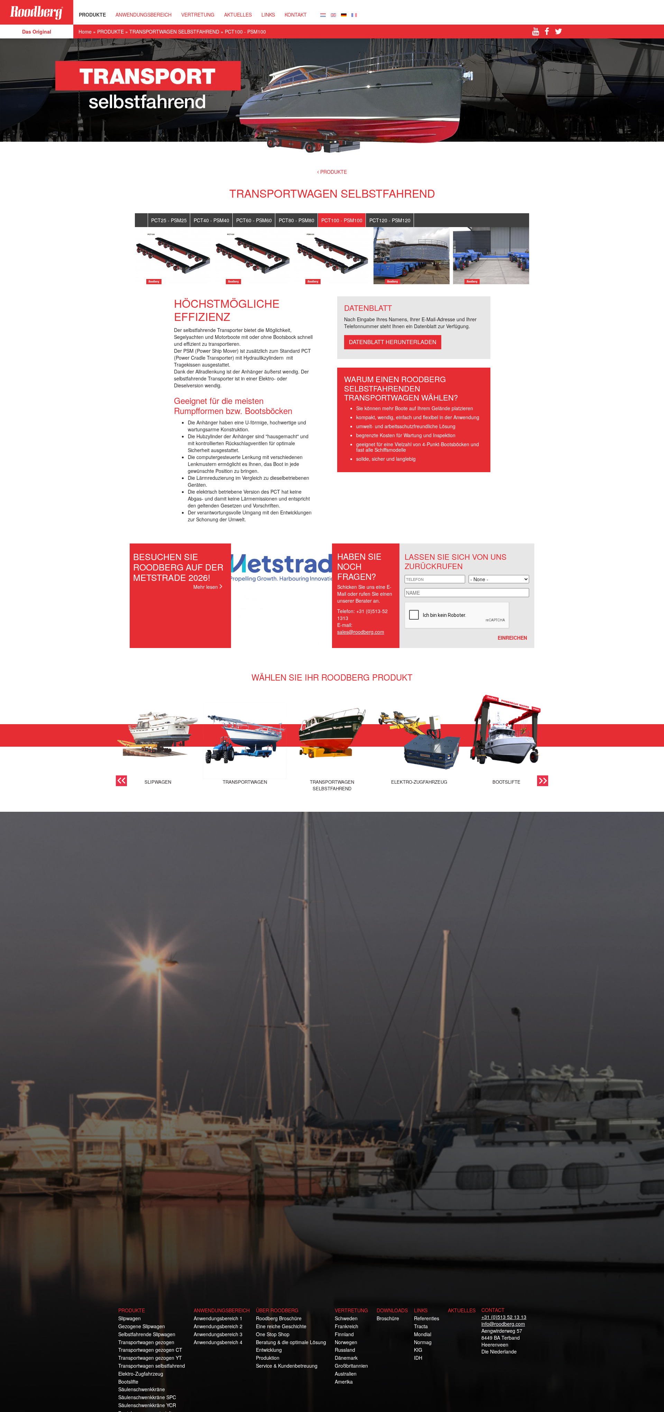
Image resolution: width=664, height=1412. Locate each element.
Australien (346, 1373)
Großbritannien (351, 1365)
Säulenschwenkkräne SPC (147, 1397)
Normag (423, 1342)
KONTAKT (296, 14)
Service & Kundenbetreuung (286, 1365)
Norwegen (346, 1342)
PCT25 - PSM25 (169, 220)
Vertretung (351, 1310)
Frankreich (346, 1326)
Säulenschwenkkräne (141, 1389)
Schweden (346, 1318)
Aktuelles (238, 14)
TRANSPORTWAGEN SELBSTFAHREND (174, 31)
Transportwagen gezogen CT (150, 1349)
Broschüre (388, 1318)
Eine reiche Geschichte (281, 1326)
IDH (418, 1357)
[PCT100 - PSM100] (323, 14)
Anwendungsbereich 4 (218, 1342)
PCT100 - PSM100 (341, 220)
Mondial (422, 1334)
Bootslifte (128, 1381)
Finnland (344, 1334)
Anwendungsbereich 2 (218, 1326)
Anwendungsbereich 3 (218, 1334)
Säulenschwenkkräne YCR (147, 1405)
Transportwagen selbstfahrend (151, 1365)
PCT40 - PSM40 (211, 220)
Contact (493, 1309)
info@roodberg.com (503, 1323)
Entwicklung (269, 1349)
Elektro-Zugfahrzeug (140, 1373)
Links (268, 14)
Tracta (421, 1326)
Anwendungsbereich (144, 14)
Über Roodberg (277, 1310)
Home (85, 31)
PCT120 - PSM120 (390, 220)
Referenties (426, 1318)
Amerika (344, 1381)
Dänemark (346, 1357)
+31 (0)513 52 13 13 (503, 1316)
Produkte (131, 1310)
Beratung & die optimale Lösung (291, 1342)
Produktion (267, 1357)
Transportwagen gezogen (146, 1342)
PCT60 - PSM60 (254, 220)
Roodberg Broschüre (279, 1318)
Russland (345, 1349)
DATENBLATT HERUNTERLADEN (392, 342)
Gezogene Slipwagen (141, 1326)
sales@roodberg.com (360, 631)
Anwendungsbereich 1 (218, 1318)
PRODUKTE (92, 14)
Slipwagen (129, 1318)
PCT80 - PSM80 (296, 220)
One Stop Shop (272, 1334)
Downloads (392, 1310)
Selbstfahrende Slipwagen (146, 1334)
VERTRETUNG (197, 14)
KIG (418, 1349)
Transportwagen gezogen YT (150, 1357)
